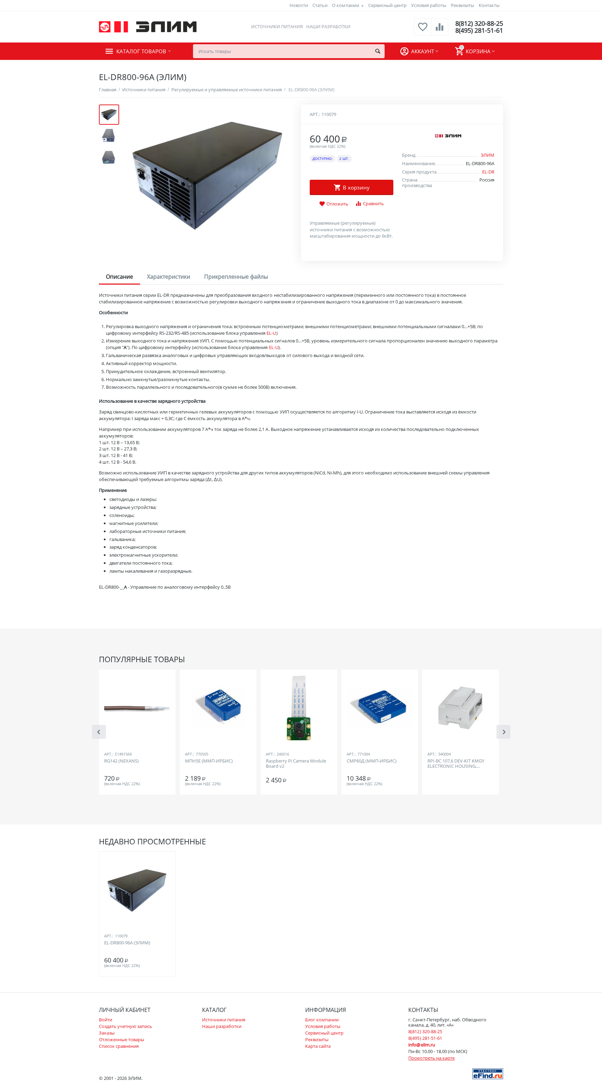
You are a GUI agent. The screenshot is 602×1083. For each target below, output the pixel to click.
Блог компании (322, 1019)
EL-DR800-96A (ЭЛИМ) (127, 943)
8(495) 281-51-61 (479, 30)
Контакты (489, 5)
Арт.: (315, 114)
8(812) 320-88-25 (479, 23)
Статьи (319, 5)
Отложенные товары (121, 1039)
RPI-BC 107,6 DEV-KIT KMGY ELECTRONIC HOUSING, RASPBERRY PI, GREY (455, 763)
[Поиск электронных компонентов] (487, 1073)
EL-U (271, 333)
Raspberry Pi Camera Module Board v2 (296, 763)
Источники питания (276, 26)
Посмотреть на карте (431, 1058)
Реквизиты (462, 5)
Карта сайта (318, 1046)
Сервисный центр (387, 5)
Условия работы (428, 5)
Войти (105, 1019)
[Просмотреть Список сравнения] (439, 31)
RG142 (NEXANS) (121, 761)
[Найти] (378, 51)
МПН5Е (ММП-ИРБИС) (209, 761)
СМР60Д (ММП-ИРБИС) (371, 761)
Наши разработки (328, 26)
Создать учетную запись (125, 1026)
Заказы (107, 1033)
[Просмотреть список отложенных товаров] (422, 31)
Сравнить (373, 203)
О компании (345, 5)
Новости (299, 5)
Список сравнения (119, 1046)
